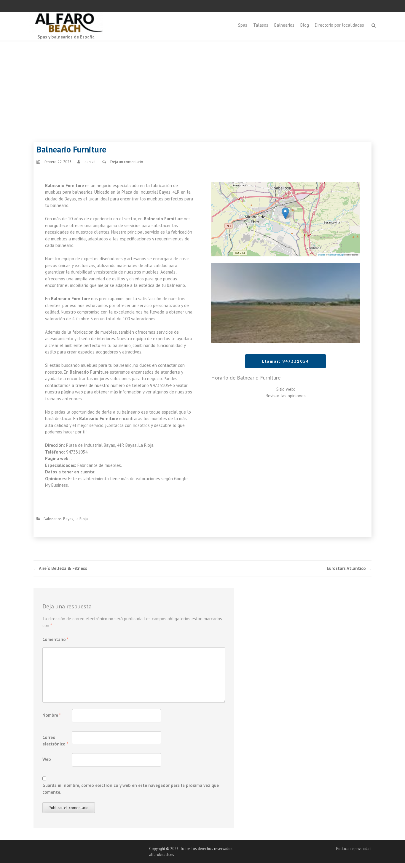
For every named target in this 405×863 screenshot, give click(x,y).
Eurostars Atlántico (349, 568)
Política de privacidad (353, 848)
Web (46, 759)
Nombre (51, 715)
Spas (242, 25)
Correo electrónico (55, 741)
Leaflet (321, 254)
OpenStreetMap (336, 254)
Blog (304, 25)
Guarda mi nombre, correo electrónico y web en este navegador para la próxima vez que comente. (130, 788)
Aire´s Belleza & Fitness (60, 568)
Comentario (55, 639)
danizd (89, 161)
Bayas (68, 518)
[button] (285, 213)
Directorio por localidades (339, 25)
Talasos (260, 25)
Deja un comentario (126, 161)
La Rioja (81, 518)
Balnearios (284, 25)
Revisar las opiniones (286, 395)
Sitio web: (285, 389)
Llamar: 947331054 (285, 361)
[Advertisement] (202, 85)
